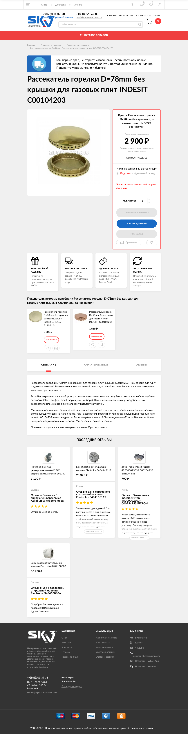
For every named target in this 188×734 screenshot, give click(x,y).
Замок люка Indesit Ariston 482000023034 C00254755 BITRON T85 (137, 470)
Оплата (78, 5)
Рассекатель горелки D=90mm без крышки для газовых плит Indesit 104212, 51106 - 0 (56, 319)
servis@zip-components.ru (89, 17)
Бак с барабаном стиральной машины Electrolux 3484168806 (48, 565)
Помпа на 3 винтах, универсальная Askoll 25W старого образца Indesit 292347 (48, 470)
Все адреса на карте (72, 686)
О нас (44, 5)
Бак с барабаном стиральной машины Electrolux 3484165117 (93, 469)
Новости (66, 642)
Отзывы (66, 652)
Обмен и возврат (105, 657)
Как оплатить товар (106, 638)
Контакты (67, 647)
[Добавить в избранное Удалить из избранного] (151, 242)
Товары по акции (70, 657)
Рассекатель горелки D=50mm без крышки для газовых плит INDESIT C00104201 (101, 317)
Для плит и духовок (51, 45)
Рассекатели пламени (78, 45)
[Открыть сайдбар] (28, 4)
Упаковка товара (104, 647)
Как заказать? (103, 642)
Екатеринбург (148, 169)
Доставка (60, 5)
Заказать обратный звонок (57, 17)
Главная (31, 45)
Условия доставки (105, 652)
